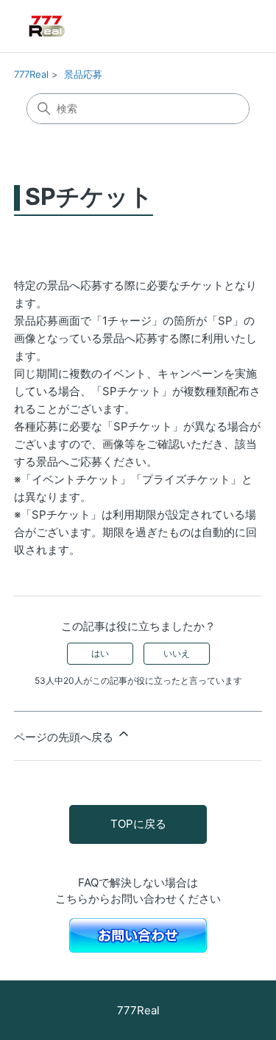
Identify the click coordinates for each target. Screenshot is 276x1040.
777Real (31, 74)
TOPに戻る (138, 824)
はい (100, 653)
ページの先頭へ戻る (65, 737)
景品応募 (83, 74)
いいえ (176, 653)
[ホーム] (68, 26)
